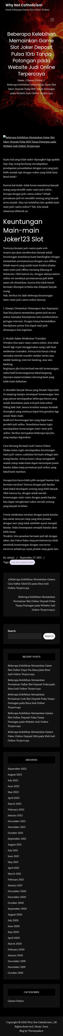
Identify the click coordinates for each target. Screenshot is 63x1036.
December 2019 (17, 961)
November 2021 (16, 827)
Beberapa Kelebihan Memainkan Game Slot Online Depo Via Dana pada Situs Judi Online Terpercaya (30, 670)
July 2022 (13, 780)
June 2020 (14, 926)
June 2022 (13, 786)
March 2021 (14, 873)
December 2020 (17, 891)
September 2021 (17, 838)
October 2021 (15, 832)
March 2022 (15, 803)
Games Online (16, 1000)
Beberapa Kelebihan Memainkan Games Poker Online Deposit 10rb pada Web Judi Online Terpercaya (31, 736)
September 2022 (17, 768)
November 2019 (16, 966)
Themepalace (35, 1030)
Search (12, 630)
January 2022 (15, 815)
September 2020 (17, 908)
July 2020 (13, 920)
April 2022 (14, 797)
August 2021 (15, 844)
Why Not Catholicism (24, 5)
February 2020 (16, 949)
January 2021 (15, 885)
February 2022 (16, 809)
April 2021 (13, 867)
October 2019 (15, 972)
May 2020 (13, 931)
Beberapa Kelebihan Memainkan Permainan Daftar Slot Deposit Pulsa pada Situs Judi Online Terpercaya (31, 684)
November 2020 (17, 897)
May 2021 (13, 862)
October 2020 (16, 902)
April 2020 (14, 937)
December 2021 (17, 821)
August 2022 (15, 774)
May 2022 (13, 792)
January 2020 (15, 955)
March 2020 (15, 943)
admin (10, 557)
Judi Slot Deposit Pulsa (22, 562)
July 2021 (13, 850)
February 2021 (16, 879)
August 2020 (15, 914)
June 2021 (13, 856)
